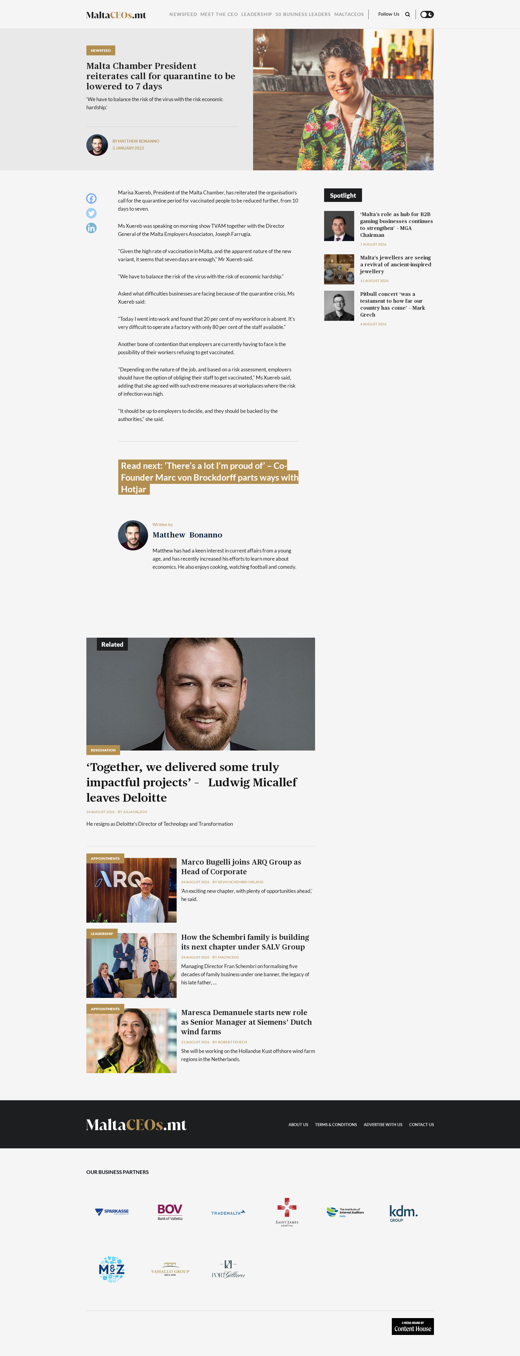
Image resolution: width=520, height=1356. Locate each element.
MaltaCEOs (349, 14)
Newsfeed (183, 14)
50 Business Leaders (303, 14)
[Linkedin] (93, 229)
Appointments (105, 858)
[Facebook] (93, 200)
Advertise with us (383, 1125)
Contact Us (421, 1125)
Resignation (103, 750)
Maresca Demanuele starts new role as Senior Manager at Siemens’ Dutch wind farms (246, 1022)
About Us (298, 1125)
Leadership (256, 14)
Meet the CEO (219, 14)
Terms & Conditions (336, 1125)
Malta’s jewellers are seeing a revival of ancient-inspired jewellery (395, 264)
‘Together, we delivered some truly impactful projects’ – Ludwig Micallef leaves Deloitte (191, 783)
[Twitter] (93, 214)
